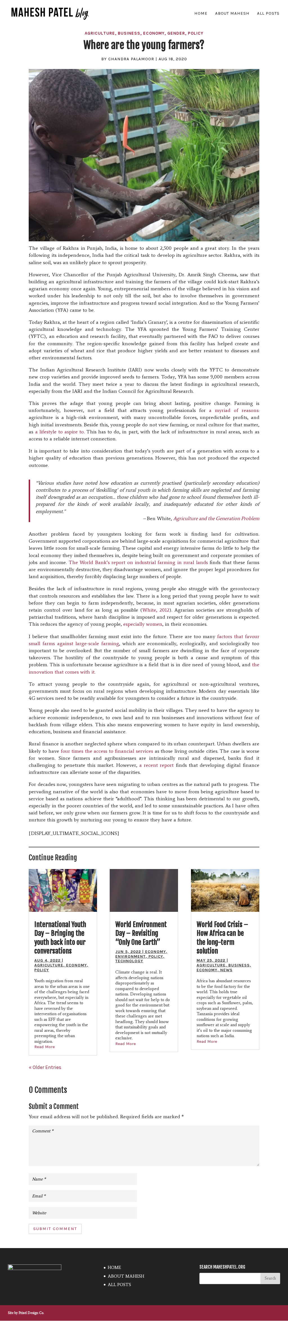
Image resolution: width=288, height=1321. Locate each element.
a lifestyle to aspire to (59, 432)
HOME (201, 13)
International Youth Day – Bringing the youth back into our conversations (60, 937)
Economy (154, 33)
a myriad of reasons (233, 410)
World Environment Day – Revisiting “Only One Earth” (141, 933)
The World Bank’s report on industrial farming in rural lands (138, 562)
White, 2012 (155, 610)
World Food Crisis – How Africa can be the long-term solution (222, 937)
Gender (176, 33)
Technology (129, 961)
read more (44, 1046)
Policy (195, 33)
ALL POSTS (268, 13)
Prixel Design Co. (31, 1313)
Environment (130, 956)
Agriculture (100, 33)
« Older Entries (45, 1067)
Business (129, 33)
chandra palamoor (131, 58)
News (226, 970)
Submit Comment (55, 1228)
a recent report (156, 765)
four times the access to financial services (107, 751)
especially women (142, 624)
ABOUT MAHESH (232, 13)
